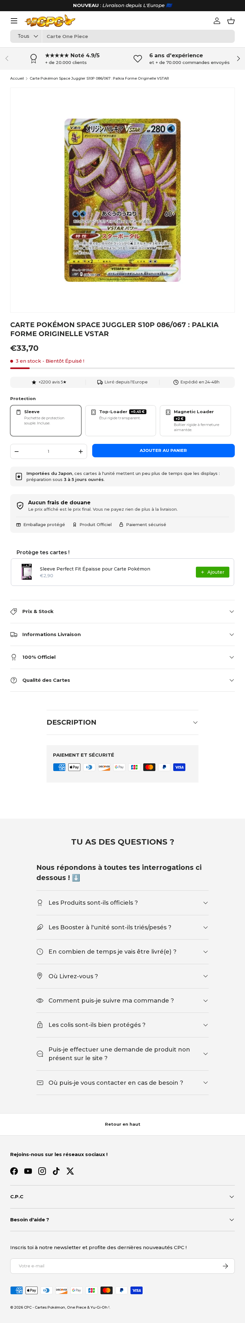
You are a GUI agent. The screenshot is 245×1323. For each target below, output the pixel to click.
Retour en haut (122, 1124)
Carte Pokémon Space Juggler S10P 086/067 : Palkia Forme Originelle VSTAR (99, 78)
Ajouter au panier (163, 450)
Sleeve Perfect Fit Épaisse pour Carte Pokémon (95, 569)
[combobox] (122, 36)
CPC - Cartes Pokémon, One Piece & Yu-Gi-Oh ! (66, 1307)
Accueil (17, 78)
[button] (231, 21)
